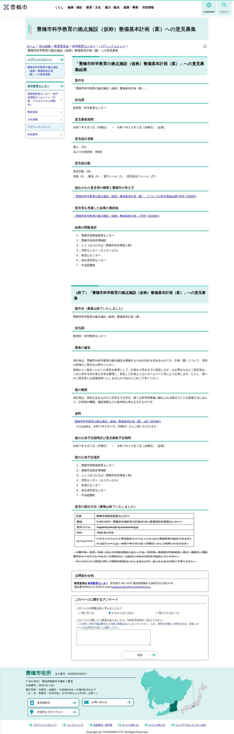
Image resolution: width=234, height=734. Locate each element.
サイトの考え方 (157, 725)
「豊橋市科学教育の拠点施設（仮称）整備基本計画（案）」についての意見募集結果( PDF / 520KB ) (134, 196)
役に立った (88, 612)
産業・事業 (131, 7)
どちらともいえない (123, 612)
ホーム (31, 46)
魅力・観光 (112, 7)
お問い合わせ (99, 702)
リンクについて (75, 725)
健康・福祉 (75, 7)
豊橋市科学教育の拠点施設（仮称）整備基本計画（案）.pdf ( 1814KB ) (118, 421)
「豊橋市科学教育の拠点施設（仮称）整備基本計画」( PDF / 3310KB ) (116, 215)
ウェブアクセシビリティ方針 (190, 725)
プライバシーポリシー (45, 725)
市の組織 (45, 46)
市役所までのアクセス (50, 711)
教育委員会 (61, 46)
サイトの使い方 (130, 725)
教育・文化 (93, 7)
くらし (59, 7)
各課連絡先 (43, 702)
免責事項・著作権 (102, 725)
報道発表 (32, 111)
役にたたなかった (169, 612)
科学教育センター (84, 46)
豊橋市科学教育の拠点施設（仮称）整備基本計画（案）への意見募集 (42, 71)
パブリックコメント (112, 46)
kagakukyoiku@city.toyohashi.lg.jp (130, 586)
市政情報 (148, 7)
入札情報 (32, 119)
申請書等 (32, 134)
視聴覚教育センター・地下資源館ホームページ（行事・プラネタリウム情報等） (42, 99)
